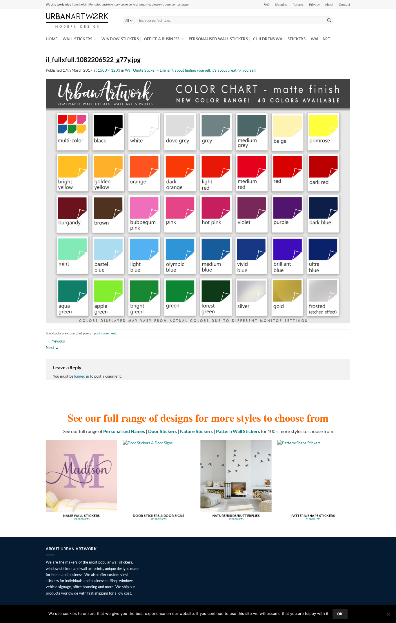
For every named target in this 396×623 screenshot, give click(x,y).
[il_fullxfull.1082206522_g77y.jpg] (198, 200)
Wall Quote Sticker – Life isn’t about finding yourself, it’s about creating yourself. (190, 70)
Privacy (314, 4)
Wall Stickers (77, 39)
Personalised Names (124, 431)
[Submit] (329, 20)
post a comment (105, 333)
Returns (298, 4)
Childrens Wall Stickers (279, 39)
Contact (344, 4)
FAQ (267, 4)
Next (52, 347)
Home (51, 39)
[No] (388, 615)
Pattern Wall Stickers (238, 431)
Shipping (281, 4)
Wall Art (320, 39)
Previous (55, 341)
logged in (81, 376)
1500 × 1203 (109, 70)
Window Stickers (120, 39)
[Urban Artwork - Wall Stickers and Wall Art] (80, 20)
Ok (340, 614)
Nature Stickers (196, 431)
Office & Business (162, 39)
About (329, 4)
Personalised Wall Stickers (218, 39)
